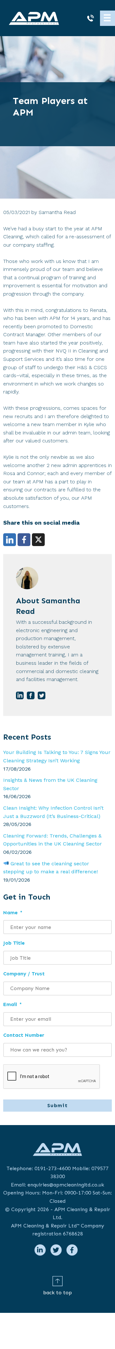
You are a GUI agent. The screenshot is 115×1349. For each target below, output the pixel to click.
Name (12, 912)
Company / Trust (24, 974)
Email (12, 1004)
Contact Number (23, 1035)
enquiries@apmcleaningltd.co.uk (65, 1185)
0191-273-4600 (52, 1168)
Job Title (14, 943)
